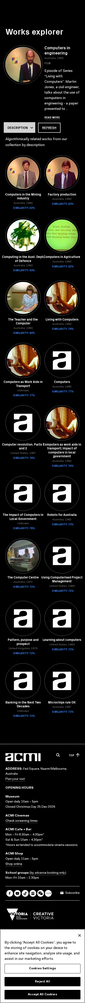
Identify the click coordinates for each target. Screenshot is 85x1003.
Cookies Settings (42, 968)
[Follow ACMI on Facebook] (9, 893)
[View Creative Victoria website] (30, 916)
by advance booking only (48, 873)
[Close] (80, 935)
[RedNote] (48, 893)
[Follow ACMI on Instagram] (32, 893)
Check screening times (21, 821)
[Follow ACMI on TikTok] (25, 893)
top (71, 755)
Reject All (42, 981)
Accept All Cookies (42, 994)
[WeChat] (40, 893)
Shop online (13, 864)
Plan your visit (15, 779)
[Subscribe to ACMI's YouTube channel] (17, 893)
